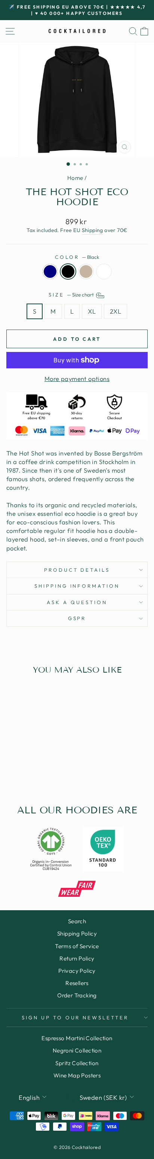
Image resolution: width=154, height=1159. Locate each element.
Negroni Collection (77, 1050)
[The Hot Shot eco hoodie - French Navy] (20, 771)
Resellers (77, 983)
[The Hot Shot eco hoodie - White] (46, 771)
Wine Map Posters (77, 1075)
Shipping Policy (77, 933)
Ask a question (77, 602)
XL (92, 311)
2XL (115, 311)
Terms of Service (77, 946)
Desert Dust (85, 271)
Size (72, 295)
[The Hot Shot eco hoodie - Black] (29, 771)
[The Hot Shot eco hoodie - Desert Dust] (37, 771)
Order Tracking (77, 995)
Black (68, 271)
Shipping (92, 230)
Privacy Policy (77, 970)
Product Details (77, 570)
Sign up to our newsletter (75, 1017)
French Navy (50, 271)
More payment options (77, 378)
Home (75, 177)
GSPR (77, 618)
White (103, 271)
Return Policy (76, 958)
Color (77, 257)
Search (77, 921)
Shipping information (77, 586)
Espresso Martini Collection (76, 1038)
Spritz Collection (76, 1063)
